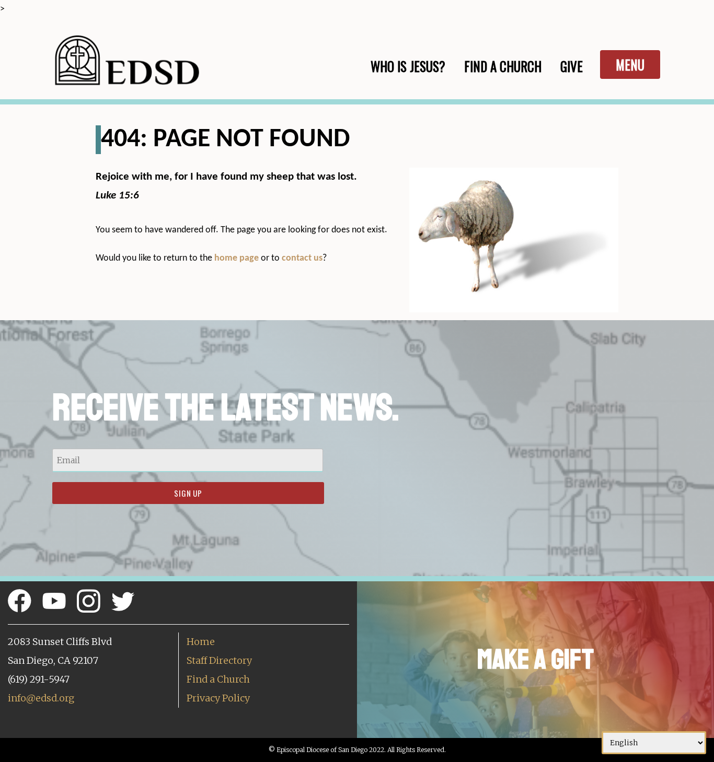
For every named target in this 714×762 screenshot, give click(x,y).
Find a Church (218, 679)
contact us (302, 258)
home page (236, 258)
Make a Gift (535, 659)
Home (201, 642)
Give (571, 66)
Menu (630, 64)
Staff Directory (219, 660)
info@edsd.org (41, 698)
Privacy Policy (218, 698)
